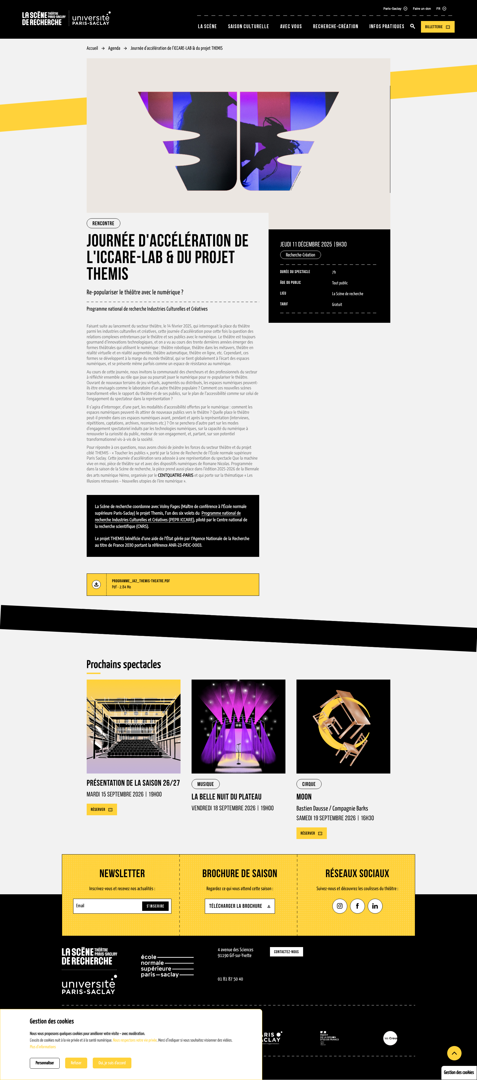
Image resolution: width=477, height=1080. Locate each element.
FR (438, 8)
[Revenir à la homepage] (89, 970)
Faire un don (422, 8)
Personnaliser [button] (45, 1063)
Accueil (92, 48)
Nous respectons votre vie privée (135, 1041)
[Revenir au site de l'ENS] (167, 970)
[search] (412, 27)
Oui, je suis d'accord (112, 1063)
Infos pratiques (386, 27)
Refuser (76, 1063)
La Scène (207, 27)
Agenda (114, 48)
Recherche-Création (335, 27)
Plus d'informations (43, 1047)
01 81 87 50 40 (230, 979)
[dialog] (131, 1044)
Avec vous (291, 27)
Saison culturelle (248, 27)
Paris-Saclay (392, 8)
